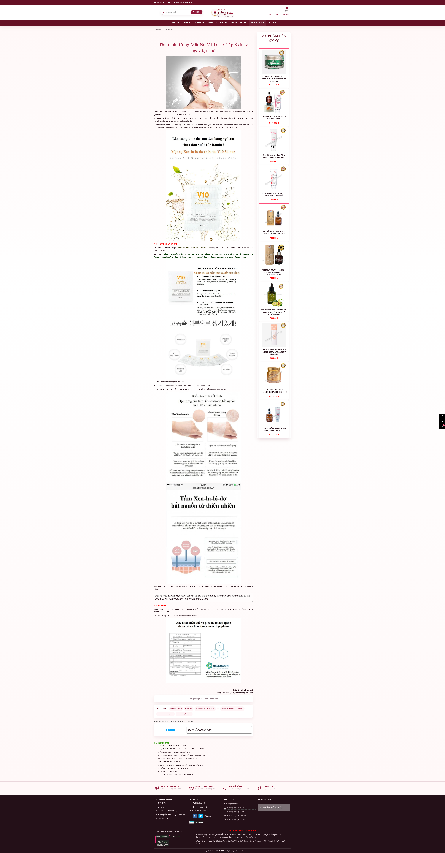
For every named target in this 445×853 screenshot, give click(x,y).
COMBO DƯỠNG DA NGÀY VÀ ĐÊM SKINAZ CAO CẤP (273, 118)
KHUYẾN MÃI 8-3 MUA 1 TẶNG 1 (168, 771)
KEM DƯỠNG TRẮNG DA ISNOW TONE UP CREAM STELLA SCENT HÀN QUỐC (274, 352)
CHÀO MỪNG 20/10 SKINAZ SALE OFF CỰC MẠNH (174, 752)
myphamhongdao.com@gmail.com (181, 2)
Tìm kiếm (196, 12)
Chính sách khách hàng (168, 810)
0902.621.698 (160, 2)
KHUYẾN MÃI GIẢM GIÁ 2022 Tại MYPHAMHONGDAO (175, 775)
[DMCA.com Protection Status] (205, 822)
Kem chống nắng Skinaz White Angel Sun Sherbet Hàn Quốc (274, 156)
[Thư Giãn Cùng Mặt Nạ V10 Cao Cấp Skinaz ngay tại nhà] (203, 82)
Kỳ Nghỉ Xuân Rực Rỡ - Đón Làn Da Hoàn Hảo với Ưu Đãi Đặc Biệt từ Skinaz (182, 749)
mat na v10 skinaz (176, 708)
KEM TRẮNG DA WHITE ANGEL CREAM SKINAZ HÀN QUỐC (273, 194)
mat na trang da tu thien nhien (205, 708)
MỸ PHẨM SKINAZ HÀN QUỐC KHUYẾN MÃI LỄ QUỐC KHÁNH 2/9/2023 (181, 755)
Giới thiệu (162, 803)
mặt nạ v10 (188, 708)
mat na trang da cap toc (184, 714)
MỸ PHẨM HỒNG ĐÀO (200, 730)
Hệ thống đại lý (164, 818)
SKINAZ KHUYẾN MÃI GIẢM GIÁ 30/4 (170, 762)
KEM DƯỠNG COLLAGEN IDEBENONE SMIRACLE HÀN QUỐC (274, 391)
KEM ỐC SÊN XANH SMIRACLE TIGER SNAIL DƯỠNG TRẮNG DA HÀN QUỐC (274, 79)
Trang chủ (158, 30)
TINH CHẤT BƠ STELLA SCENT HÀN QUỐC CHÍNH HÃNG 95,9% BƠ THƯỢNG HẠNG (274, 312)
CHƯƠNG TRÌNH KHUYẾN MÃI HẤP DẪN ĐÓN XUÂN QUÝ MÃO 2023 (180, 765)
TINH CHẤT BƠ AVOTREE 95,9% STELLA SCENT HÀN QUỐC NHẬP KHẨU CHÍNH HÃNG (274, 272)
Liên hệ (161, 807)
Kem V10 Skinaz (199, 810)
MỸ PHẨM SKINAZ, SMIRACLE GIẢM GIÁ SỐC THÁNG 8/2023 (178, 759)
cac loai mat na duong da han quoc (232, 708)
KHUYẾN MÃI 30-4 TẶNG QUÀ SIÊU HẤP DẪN (173, 768)
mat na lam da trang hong (165, 714)
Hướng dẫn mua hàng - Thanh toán (172, 814)
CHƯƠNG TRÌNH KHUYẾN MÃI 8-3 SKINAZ (172, 746)
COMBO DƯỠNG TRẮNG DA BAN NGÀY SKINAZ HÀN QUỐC (274, 429)
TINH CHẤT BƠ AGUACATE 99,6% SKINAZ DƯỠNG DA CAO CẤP (274, 232)
